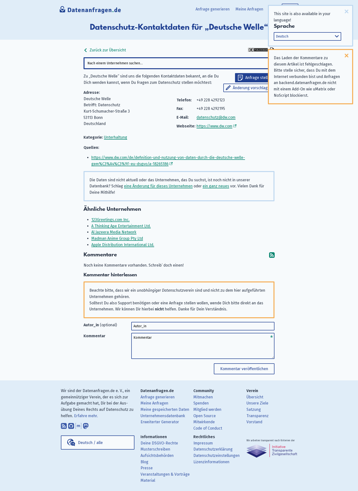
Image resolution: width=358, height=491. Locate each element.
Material (148, 480)
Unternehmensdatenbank (163, 416)
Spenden (201, 403)
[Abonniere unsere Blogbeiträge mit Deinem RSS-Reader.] (64, 424)
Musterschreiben (155, 449)
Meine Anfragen (249, 9)
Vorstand (254, 422)
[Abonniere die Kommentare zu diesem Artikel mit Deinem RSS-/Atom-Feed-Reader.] (271, 255)
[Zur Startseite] (90, 11)
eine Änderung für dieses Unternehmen (158, 186)
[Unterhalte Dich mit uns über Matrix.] (78, 424)
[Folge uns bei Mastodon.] (86, 424)
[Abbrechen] (347, 11)
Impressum (203, 443)
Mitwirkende (204, 422)
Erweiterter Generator (160, 422)
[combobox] (179, 63)
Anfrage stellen (258, 77)
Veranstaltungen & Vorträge (165, 474)
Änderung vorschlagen (252, 88)
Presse (147, 468)
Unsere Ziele (257, 403)
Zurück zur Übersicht (107, 50)
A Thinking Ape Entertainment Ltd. (121, 226)
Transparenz (257, 416)
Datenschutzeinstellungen (216, 455)
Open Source (204, 416)
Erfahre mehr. (86, 416)
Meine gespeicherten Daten (165, 409)
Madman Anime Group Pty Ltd (117, 238)
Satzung (253, 409)
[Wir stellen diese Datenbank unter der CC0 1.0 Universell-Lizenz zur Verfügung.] (258, 50)
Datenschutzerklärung (213, 449)
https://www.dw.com (214, 126)
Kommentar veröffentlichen (244, 368)
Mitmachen (203, 397)
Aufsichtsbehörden (157, 455)
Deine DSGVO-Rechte (159, 443)
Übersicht (254, 397)
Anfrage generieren (213, 9)
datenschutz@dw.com (216, 117)
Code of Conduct (207, 428)
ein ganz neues (216, 186)
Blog (144, 462)
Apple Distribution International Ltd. (122, 244)
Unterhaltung (115, 137)
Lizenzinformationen (211, 462)
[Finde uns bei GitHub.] (71, 424)
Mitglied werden (207, 409)
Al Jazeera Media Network (113, 232)
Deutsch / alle (90, 442)
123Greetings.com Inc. (110, 219)
